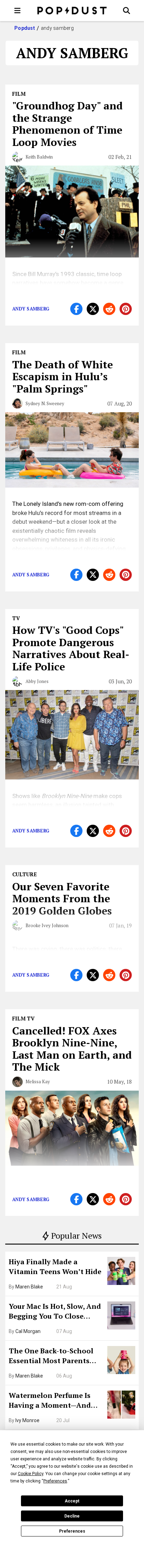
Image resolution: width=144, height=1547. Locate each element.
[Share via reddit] (109, 309)
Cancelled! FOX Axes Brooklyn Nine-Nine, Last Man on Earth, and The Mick (72, 1049)
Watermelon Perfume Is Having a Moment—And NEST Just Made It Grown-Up (53, 1401)
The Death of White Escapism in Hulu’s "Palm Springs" (62, 376)
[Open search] (126, 10)
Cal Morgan (28, 1331)
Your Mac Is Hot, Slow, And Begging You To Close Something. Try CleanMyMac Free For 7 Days (55, 1311)
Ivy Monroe (27, 1420)
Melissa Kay (38, 1081)
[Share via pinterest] (126, 309)
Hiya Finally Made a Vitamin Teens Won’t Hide (55, 1266)
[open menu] (17, 10)
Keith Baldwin (39, 157)
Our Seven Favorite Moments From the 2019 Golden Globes (62, 898)
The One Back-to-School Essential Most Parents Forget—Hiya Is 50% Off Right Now (51, 1356)
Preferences (72, 1531)
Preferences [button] (55, 1481)
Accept (72, 1501)
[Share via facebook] (76, 309)
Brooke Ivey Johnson (47, 925)
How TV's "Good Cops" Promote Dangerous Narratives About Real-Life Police (70, 648)
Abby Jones (37, 681)
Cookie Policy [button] (30, 1473)
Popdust (24, 28)
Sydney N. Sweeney (45, 403)
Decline (72, 1516)
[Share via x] (93, 309)
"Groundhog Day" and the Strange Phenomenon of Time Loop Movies (67, 124)
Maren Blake (29, 1287)
